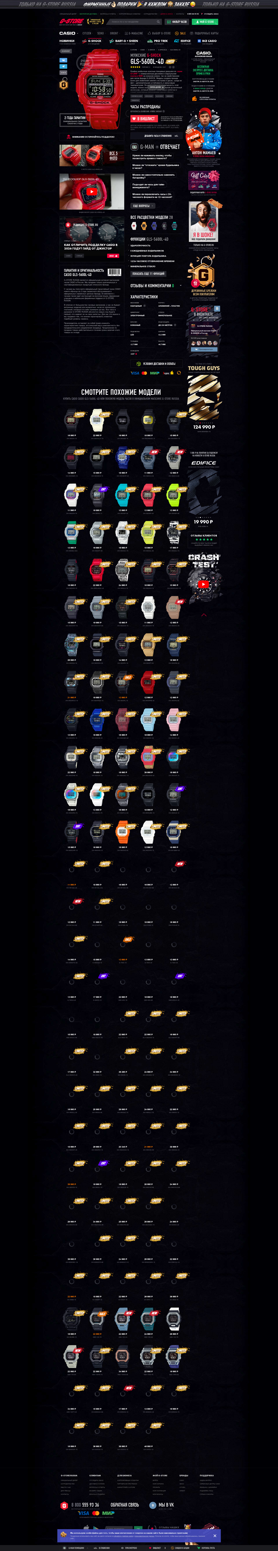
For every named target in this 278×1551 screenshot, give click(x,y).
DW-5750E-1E (148, 925)
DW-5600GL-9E (148, 551)
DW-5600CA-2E (148, 476)
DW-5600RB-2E (174, 663)
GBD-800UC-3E (174, 1000)
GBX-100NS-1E (97, 1374)
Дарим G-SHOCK (167, 14)
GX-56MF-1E (122, 1299)
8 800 (85, 1505)
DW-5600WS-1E (97, 850)
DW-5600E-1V (97, 513)
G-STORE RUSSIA (204, 326)
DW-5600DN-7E (71, 513)
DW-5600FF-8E (97, 551)
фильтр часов (179, 22)
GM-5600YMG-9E (97, 1225)
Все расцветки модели (149, 218)
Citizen (87, 33)
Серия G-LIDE (137, 96)
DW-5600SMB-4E (148, 775)
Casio (67, 33)
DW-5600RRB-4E (148, 700)
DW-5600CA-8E (174, 476)
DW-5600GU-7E (174, 551)
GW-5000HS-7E (122, 1449)
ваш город (200, 88)
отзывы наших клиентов (169, 1529)
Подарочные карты (206, 33)
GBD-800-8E (148, 1000)
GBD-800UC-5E (71, 1037)
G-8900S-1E (97, 1000)
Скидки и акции (182, 1548)
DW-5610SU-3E (123, 888)
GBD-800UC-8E (97, 1037)
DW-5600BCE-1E (97, 476)
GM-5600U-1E (97, 1187)
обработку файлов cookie (123, 1536)
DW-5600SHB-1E (71, 775)
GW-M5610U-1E (174, 1262)
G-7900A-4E (71, 1000)
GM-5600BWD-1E (174, 1075)
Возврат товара (95, 1491)
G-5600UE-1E (97, 963)
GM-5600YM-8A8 (174, 1187)
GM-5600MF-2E (71, 1150)
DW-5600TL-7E (97, 813)
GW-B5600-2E (174, 1225)
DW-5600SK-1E (97, 775)
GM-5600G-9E (97, 1112)
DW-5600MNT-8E (97, 626)
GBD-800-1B (122, 1000)
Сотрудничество (150, 14)
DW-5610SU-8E (148, 888)
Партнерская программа (127, 1484)
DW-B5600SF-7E (71, 1449)
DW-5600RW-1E (71, 738)
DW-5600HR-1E (71, 588)
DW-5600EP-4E (148, 513)
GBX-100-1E (97, 1337)
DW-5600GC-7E (122, 551)
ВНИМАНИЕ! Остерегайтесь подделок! (93, 137)
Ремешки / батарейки (208, 1487)
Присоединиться (206, 349)
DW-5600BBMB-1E (148, 438)
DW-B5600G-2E (148, 1412)
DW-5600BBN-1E (174, 438)
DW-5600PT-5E (148, 663)
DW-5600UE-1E (174, 813)
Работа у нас (66, 1487)
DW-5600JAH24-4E (97, 588)
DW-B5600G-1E (122, 1412)
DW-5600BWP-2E (123, 476)
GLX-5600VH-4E (71, 1075)
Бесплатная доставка (88, 14)
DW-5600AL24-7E (97, 438)
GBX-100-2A (123, 1337)
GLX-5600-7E (122, 1037)
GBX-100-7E (174, 1337)
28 (171, 218)
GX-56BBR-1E (97, 1299)
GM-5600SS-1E (71, 1187)
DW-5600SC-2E (148, 738)
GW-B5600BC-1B (72, 1262)
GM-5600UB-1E (122, 1187)
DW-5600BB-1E (122, 438)
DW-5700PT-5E (97, 925)
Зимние (169, 96)
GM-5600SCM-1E (123, 1150)
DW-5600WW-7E (148, 850)
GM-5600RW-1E (97, 1150)
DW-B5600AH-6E (97, 1412)
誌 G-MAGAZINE (134, 33)
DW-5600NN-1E (71, 663)
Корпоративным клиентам (129, 14)
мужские (145, 56)
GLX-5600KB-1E (148, 1037)
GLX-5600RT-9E (174, 1037)
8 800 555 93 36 (193, 14)
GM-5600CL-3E (71, 1112)
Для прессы (65, 1491)
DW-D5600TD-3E (71, 963)
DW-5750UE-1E (174, 925)
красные (148, 96)
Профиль (156, 1487)
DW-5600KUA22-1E (174, 588)
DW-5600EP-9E (174, 513)
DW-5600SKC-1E (123, 775)
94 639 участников (199, 338)
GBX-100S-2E (174, 1374)
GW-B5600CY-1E (123, 1262)
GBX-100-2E (148, 1337)
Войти (155, 1480)
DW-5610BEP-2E (174, 850)
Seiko (100, 33)
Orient (114, 33)
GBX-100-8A (71, 1374)
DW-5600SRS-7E (71, 813)
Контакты (180, 14)
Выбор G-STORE (161, 33)
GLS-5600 (159, 96)
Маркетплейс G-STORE (126, 1487)
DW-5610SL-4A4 (97, 888)
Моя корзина (158, 1484)
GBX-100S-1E (148, 1374)
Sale (183, 33)
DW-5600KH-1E (148, 588)
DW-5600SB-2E (97, 738)
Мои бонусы (158, 1494)
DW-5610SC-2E (71, 888)
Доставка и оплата (97, 1484)
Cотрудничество (68, 1484)
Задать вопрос (206, 1480)
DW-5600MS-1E (122, 626)
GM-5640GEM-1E (148, 1225)
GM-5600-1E (97, 1075)
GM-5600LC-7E (148, 1112)
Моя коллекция (159, 1491)
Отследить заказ (211, 14)
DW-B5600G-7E (174, 1412)
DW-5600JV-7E (123, 588)
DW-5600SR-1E (174, 775)
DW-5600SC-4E (174, 738)
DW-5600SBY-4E (122, 738)
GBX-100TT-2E (72, 1412)
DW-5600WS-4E (122, 850)
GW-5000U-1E (148, 1449)
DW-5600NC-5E (174, 626)
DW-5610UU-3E (174, 888)
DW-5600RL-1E (123, 700)
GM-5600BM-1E (148, 1075)
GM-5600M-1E (174, 1112)
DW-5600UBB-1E (148, 813)
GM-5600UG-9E (148, 1187)
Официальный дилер (68, 14)
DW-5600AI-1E (72, 438)
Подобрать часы (206, 1491)
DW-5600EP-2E (123, 513)
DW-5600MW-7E (148, 626)
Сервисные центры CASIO (210, 1484)
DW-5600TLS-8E (122, 813)
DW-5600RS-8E (174, 700)
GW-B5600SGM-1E (148, 1262)
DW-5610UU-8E (71, 925)
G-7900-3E (174, 963)
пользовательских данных (144, 1536)
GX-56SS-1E (174, 1299)
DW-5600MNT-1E (72, 626)
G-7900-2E (148, 963)
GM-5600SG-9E (148, 1150)
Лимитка (135, 100)
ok (138, 1529)
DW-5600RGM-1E (97, 700)
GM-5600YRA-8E (123, 1225)
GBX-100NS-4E (123, 1374)
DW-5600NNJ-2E (97, 663)
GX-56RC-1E (148, 1299)
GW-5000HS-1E (97, 1449)
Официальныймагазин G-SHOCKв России (95, 22)
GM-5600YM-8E (71, 1225)
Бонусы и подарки (97, 1494)
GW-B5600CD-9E (97, 1262)
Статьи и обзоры (206, 1494)
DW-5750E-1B (123, 925)
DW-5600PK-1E (123, 663)
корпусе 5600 (136, 76)
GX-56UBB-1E (72, 1337)
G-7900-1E (123, 963)
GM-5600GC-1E (122, 1112)
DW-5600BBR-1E (72, 476)
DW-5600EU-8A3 (71, 551)
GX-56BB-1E (71, 1299)
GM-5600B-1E (123, 1075)
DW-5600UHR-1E (72, 850)
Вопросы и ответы (108, 14)
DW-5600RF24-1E (72, 700)
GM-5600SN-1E (174, 1150)
